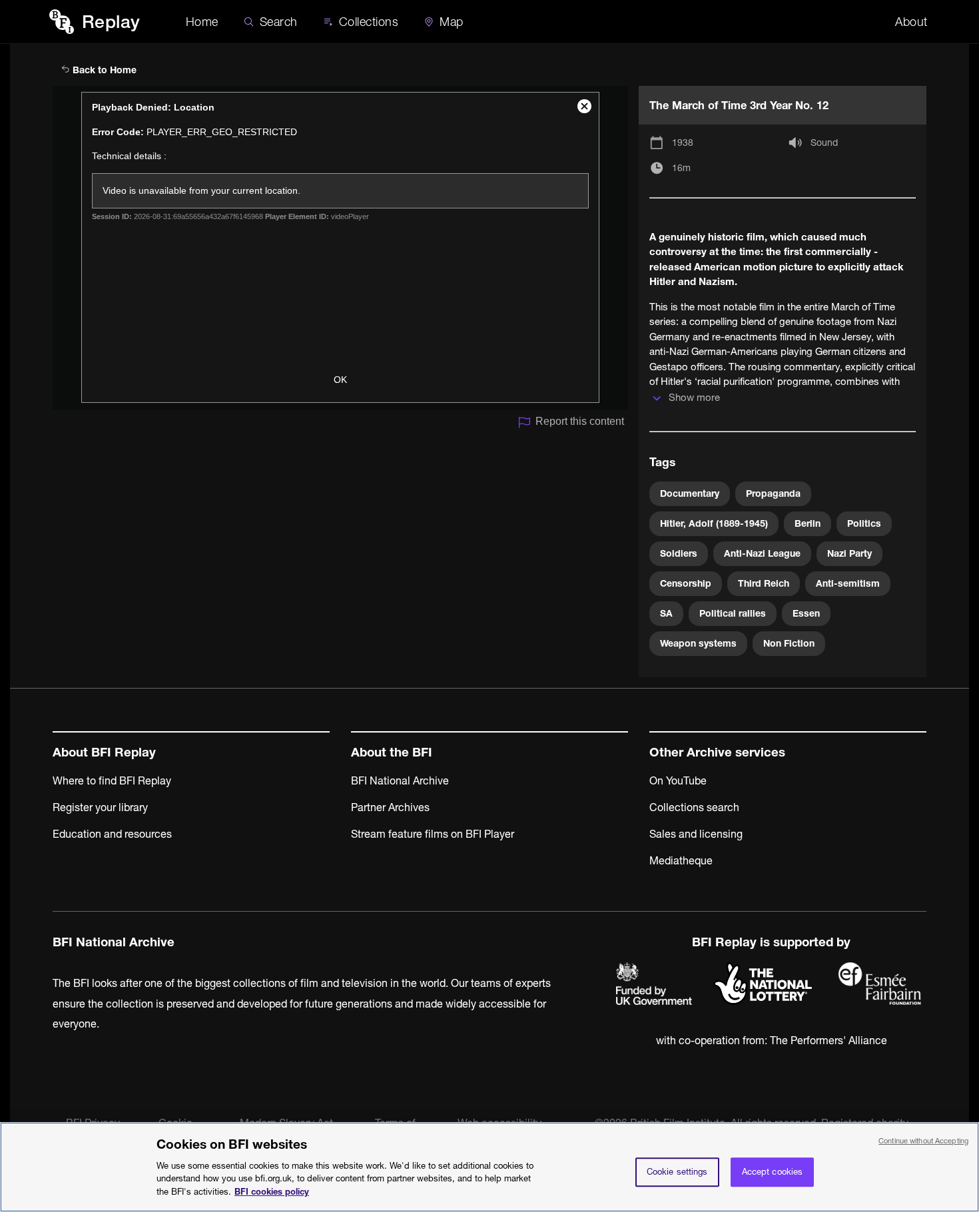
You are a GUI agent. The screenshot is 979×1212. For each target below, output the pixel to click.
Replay (111, 22)
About (911, 21)
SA (666, 613)
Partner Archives (390, 807)
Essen (806, 613)
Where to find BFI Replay (112, 780)
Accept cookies (772, 1171)
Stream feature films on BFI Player (432, 833)
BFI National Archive (400, 780)
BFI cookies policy (271, 1190)
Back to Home (103, 70)
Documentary (689, 493)
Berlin (807, 523)
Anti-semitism (848, 583)
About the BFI (391, 752)
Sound (824, 143)
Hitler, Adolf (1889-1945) (714, 523)
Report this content (579, 421)
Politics (864, 523)
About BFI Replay (104, 752)
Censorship (685, 583)
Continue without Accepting (923, 1140)
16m (681, 168)
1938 (682, 143)
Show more (694, 397)
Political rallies (732, 613)
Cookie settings (677, 1171)
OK (340, 379)
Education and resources (112, 833)
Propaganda (773, 493)
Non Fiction (789, 643)
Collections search (694, 807)
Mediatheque (681, 860)
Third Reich (763, 583)
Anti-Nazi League (762, 553)
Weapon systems (698, 643)
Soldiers (678, 553)
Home (202, 21)
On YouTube (678, 780)
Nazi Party (849, 553)
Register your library (100, 807)
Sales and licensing (696, 833)
